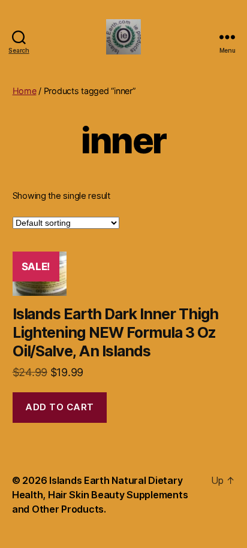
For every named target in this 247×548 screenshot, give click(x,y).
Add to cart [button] (59, 407)
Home (25, 91)
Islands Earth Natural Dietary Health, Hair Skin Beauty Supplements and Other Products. (100, 494)
